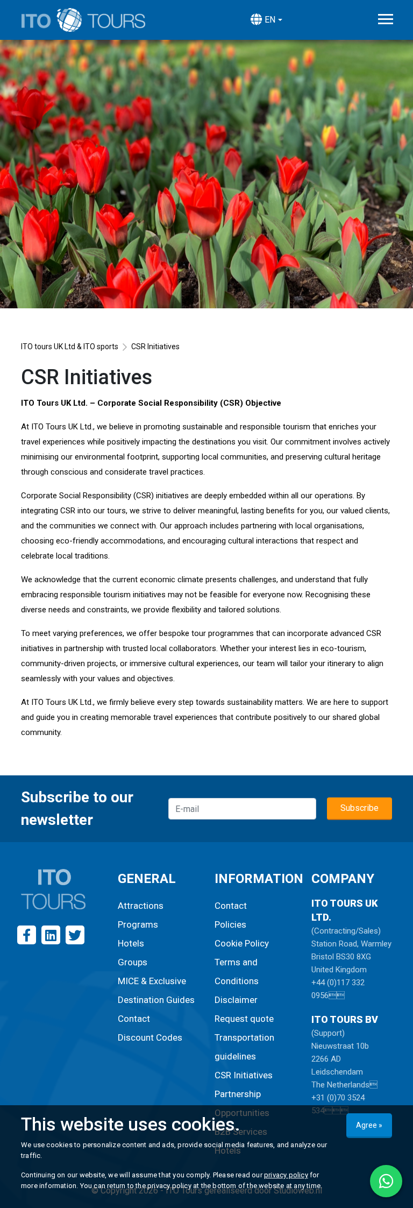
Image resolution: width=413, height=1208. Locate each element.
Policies (230, 924)
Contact (134, 1018)
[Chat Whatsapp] (386, 1181)
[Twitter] (75, 935)
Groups (132, 962)
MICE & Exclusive (152, 981)
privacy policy (286, 1175)
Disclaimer (236, 999)
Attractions (140, 905)
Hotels (131, 943)
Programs (138, 924)
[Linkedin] (50, 935)
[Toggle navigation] (385, 19)
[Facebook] (26, 935)
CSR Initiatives (244, 1075)
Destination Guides (156, 999)
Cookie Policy (242, 943)
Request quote (244, 1018)
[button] (266, 19)
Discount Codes (150, 1037)
